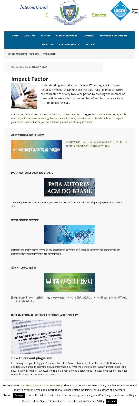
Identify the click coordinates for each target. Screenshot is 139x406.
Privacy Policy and (36, 385)
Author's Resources (35, 114)
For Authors (54, 114)
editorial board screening (35, 118)
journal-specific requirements (76, 122)
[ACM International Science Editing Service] (69, 12)
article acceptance (108, 114)
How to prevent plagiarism (31, 358)
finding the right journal (62, 118)
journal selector (50, 122)
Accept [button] (111, 401)
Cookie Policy (54, 385)
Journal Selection (71, 114)
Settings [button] (19, 395)
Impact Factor (29, 78)
